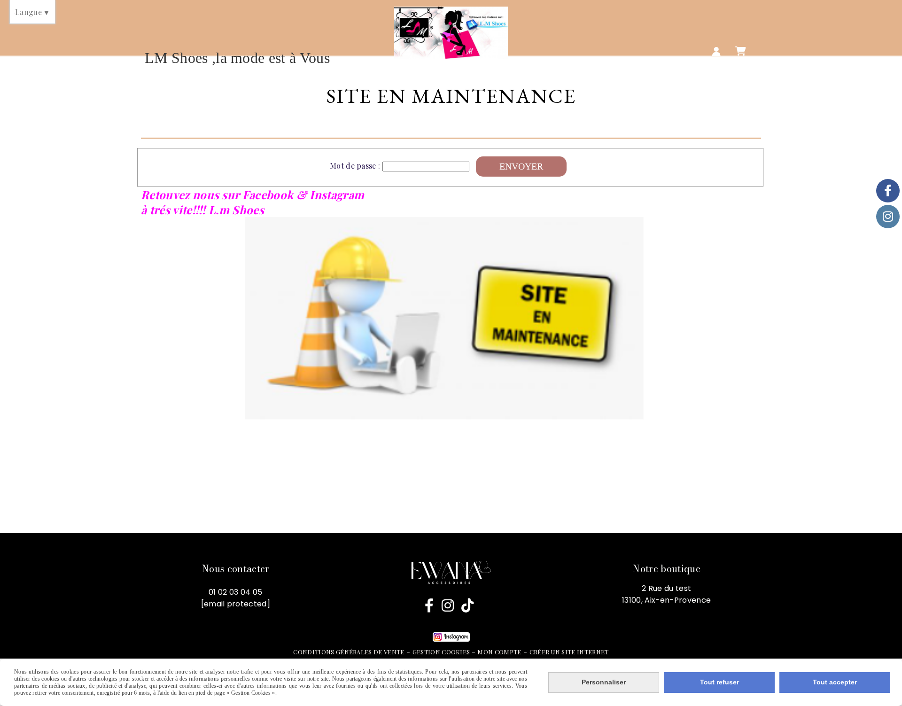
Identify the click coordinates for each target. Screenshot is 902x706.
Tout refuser (719, 682)
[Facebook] (888, 190)
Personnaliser (604, 682)
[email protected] (235, 603)
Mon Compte (499, 652)
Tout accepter (835, 682)
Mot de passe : (355, 166)
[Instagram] (888, 216)
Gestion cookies (442, 652)
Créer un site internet (569, 652)
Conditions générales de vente (348, 652)
